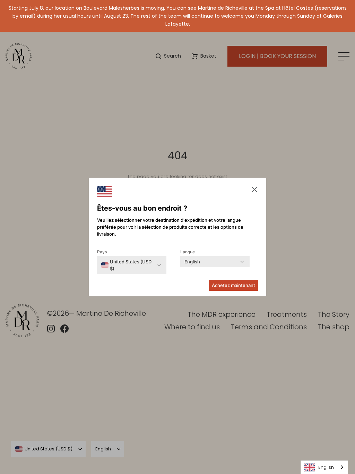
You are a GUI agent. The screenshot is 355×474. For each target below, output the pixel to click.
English (326, 467)
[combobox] (324, 467)
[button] (254, 190)
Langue (187, 251)
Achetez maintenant (233, 285)
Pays (102, 251)
